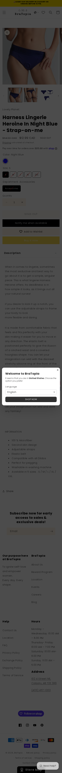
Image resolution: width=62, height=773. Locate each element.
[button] (31, 392)
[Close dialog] (57, 370)
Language (11, 386)
